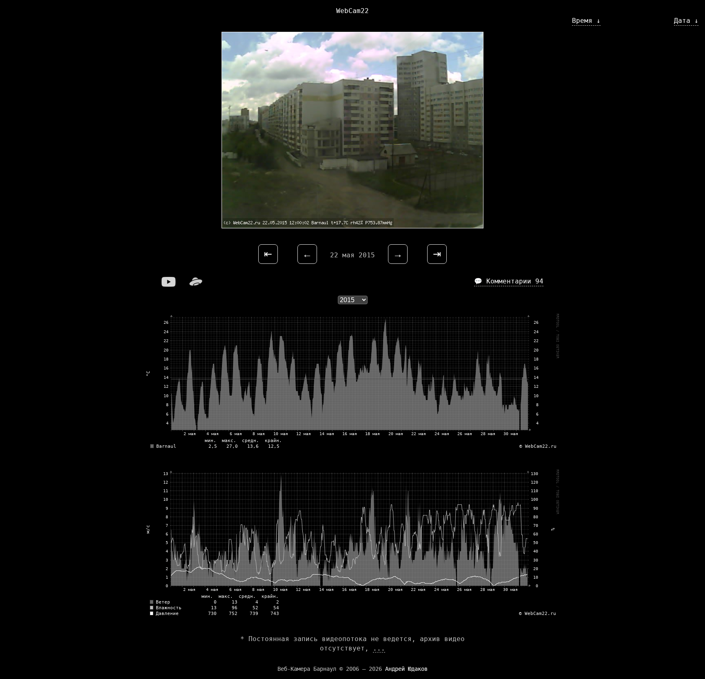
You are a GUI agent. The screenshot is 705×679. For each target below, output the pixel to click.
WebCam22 (352, 11)
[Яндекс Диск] (195, 284)
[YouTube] (169, 284)
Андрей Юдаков (406, 669)
